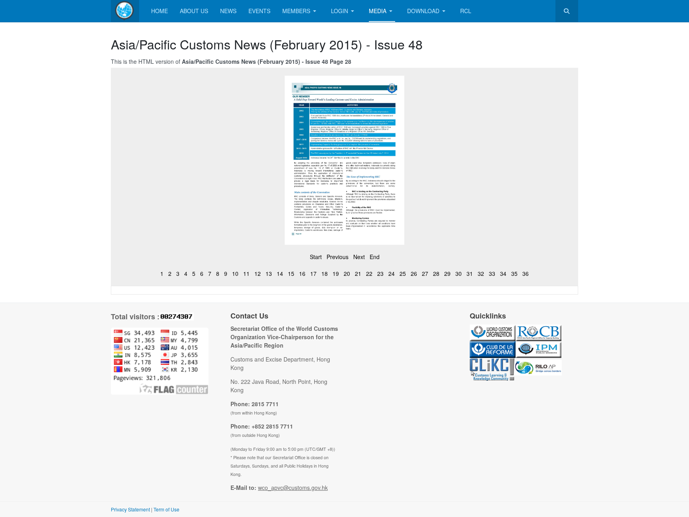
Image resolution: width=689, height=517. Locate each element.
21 (358, 273)
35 (514, 273)
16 (302, 273)
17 (313, 273)
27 (425, 273)
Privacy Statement (130, 509)
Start (316, 257)
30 (458, 273)
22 (369, 273)
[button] (300, 11)
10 (235, 273)
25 (403, 273)
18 (324, 273)
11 (246, 273)
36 (525, 273)
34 (503, 273)
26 (414, 273)
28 (436, 273)
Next (359, 257)
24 (391, 273)
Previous (337, 257)
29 (447, 273)
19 (336, 273)
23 (380, 273)
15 (291, 273)
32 (481, 273)
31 (470, 273)
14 (280, 273)
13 (269, 273)
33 (492, 273)
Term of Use (166, 509)
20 (347, 273)
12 (257, 273)
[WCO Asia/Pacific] (125, 11)
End (375, 257)
